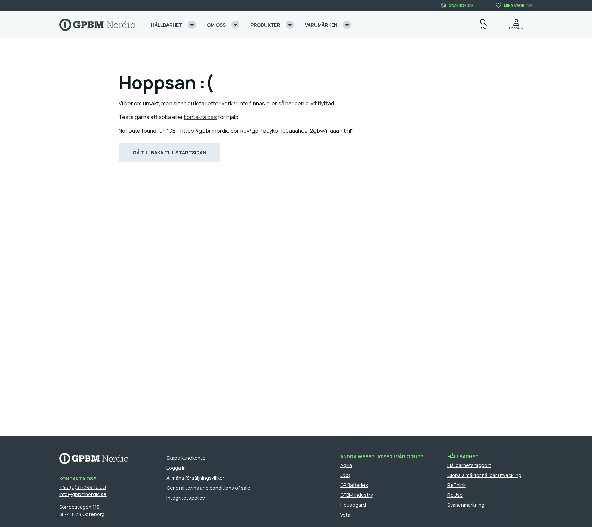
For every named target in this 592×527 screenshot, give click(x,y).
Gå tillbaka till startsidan (169, 152)
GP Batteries (354, 485)
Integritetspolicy (185, 497)
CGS (345, 475)
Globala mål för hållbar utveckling (484, 475)
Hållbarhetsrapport (469, 465)
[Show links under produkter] (290, 25)
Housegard (353, 505)
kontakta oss (200, 117)
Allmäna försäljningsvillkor (195, 478)
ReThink (456, 485)
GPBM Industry (356, 495)
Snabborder (461, 5)
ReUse (455, 495)
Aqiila (346, 465)
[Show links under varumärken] (347, 25)
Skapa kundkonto (186, 458)
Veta (345, 515)
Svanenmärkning (465, 505)
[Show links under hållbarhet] (192, 25)
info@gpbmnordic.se (83, 494)
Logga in (176, 468)
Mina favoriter (518, 5)
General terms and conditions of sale (208, 487)
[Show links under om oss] (235, 25)
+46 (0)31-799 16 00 (82, 487)
